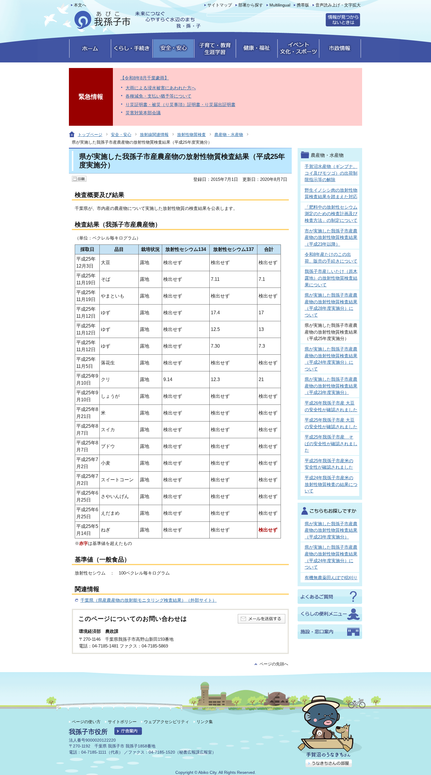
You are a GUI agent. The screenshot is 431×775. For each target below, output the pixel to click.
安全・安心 (121, 134)
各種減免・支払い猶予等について (158, 96)
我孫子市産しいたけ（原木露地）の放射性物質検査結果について (331, 278)
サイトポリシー (122, 721)
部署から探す (250, 5)
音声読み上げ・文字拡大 (338, 5)
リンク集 (204, 721)
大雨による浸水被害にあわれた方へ (160, 87)
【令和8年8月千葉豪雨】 (144, 77)
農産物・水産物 (228, 134)
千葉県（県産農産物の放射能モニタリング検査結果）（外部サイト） (148, 600)
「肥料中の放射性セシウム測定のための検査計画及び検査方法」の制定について (331, 214)
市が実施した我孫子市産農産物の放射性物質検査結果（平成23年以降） (331, 237)
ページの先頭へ (273, 664)
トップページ (90, 134)
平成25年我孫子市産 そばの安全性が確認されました (331, 443)
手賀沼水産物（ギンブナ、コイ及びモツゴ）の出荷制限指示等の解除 (331, 173)
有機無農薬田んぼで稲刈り (331, 577)
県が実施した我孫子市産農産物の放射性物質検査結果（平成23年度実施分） (331, 386)
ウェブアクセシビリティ (166, 721)
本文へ (80, 5)
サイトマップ (219, 5)
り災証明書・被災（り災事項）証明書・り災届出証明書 (180, 104)
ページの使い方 (86, 721)
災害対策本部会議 (143, 112)
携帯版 (303, 5)
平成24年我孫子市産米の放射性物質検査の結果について (331, 484)
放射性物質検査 (191, 134)
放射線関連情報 (154, 134)
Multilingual (279, 5)
